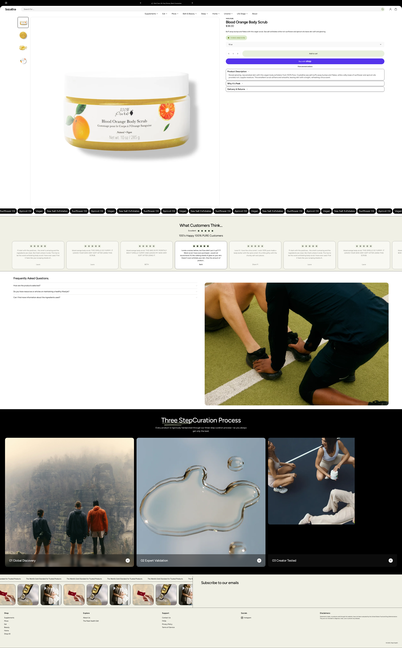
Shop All (7, 634)
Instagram (247, 618)
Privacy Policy (167, 624)
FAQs (164, 621)
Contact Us (166, 618)
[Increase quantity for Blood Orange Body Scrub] (238, 54)
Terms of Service (168, 627)
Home (6, 631)
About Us (86, 618)
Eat (5, 624)
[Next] (192, 3)
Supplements (9, 618)
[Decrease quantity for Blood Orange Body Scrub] (228, 54)
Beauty (6, 627)
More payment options (305, 66)
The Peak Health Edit (91, 621)
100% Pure (229, 18)
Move (6, 621)
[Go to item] (23, 22)
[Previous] (140, 3)
